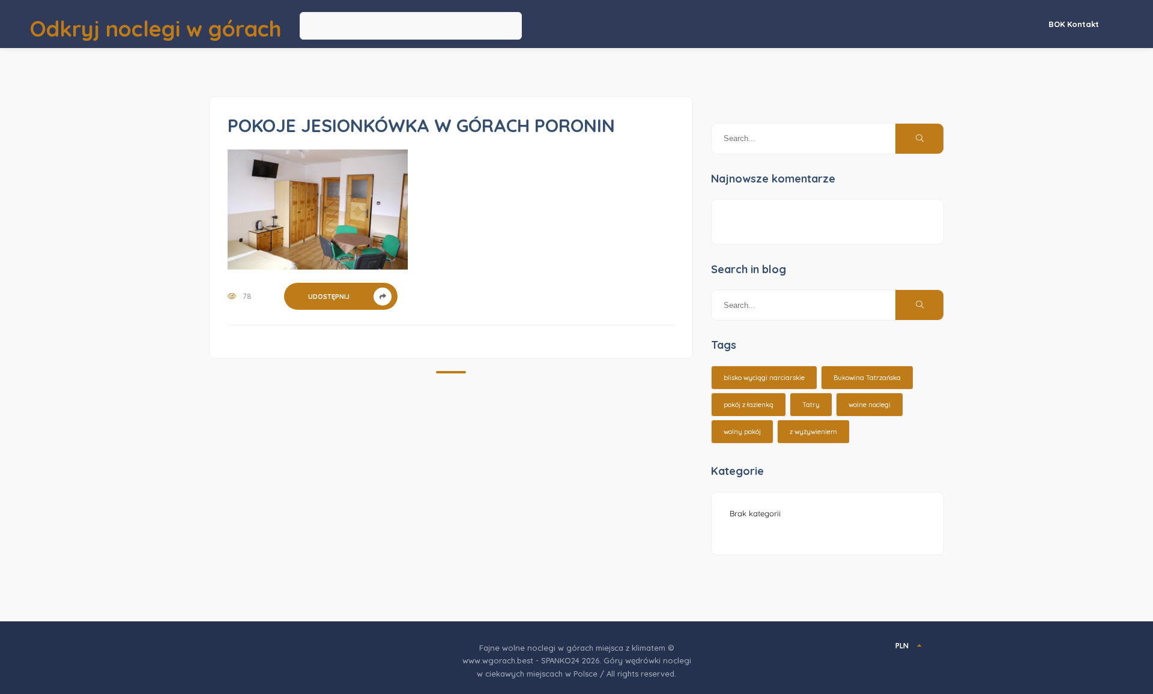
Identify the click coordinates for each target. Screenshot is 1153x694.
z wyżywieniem (813, 431)
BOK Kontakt (1074, 24)
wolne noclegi (870, 404)
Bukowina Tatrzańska (867, 377)
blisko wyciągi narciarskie (764, 377)
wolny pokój (742, 431)
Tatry (811, 404)
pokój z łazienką (748, 404)
